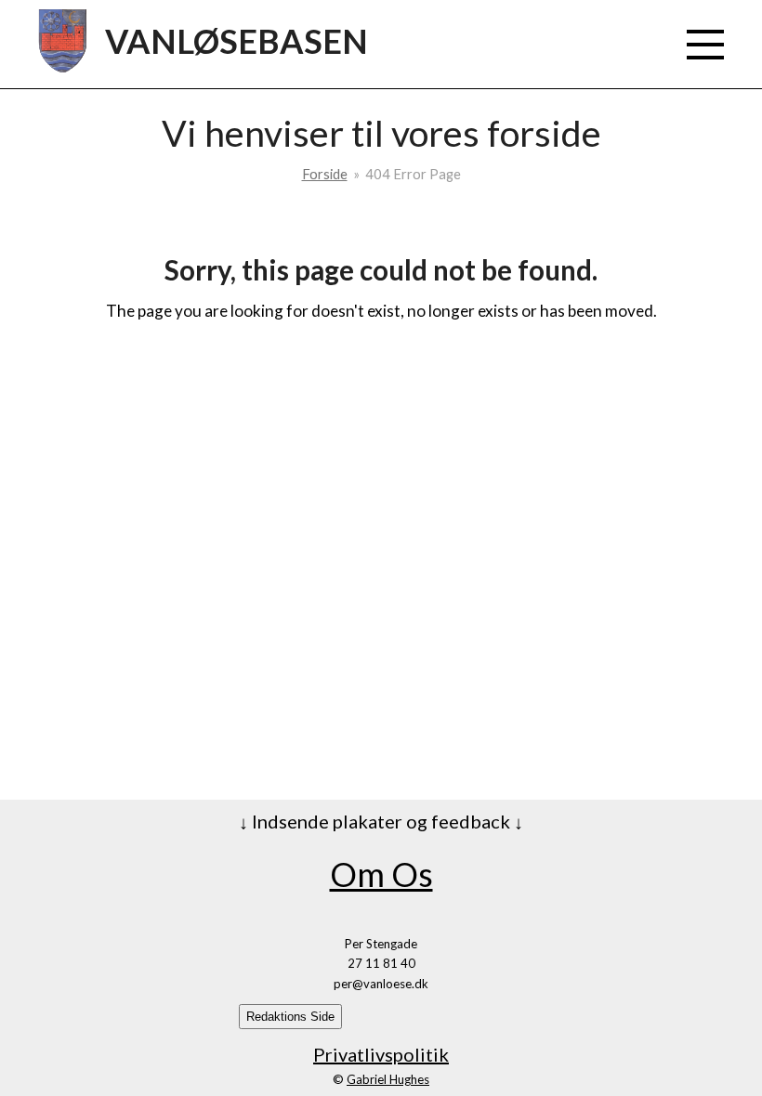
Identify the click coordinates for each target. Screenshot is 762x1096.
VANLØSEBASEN (236, 40)
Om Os (381, 874)
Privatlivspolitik (381, 1054)
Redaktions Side (290, 1017)
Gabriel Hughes (388, 1079)
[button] (705, 44)
